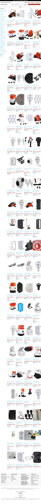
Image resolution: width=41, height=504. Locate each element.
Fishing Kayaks (2, 45)
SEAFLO (1, 55)
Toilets (1, 22)
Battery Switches (3, 20)
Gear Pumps (2, 11)
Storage (20, 298)
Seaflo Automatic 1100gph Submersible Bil (36, 382)
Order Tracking (27, 2)
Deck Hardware (2, 43)
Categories (20, 446)
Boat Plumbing (2, 50)
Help (10, 2)
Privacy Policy (3, 475)
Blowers (1, 26)
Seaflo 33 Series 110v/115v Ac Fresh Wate (27, 42)
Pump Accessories (3, 16)
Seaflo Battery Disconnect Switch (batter (27, 402)
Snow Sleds (2, 49)
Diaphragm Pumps (3, 10)
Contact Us (33, 2)
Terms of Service (4, 479)
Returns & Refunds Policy (5, 476)
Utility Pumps (2, 18)
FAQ (7, 2)
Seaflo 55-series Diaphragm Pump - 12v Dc (36, 127)
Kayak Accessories (3, 51)
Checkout (37, 2)
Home (2, 2)
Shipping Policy (3, 478)
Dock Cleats (2, 40)
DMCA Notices (3, 482)
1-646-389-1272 (36, 478)
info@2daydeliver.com (34, 480)
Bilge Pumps (2, 27)
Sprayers (1, 12)
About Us (4, 2)
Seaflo (1, 57)
